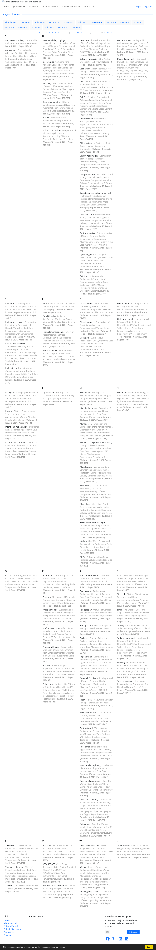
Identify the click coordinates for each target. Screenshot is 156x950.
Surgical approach (125, 681)
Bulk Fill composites (52, 130)
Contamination (87, 214)
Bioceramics (48, 62)
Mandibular (85, 392)
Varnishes (47, 845)
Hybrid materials (125, 303)
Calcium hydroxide (88, 59)
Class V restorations (89, 155)
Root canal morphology (91, 765)
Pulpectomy (48, 684)
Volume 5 (22, 27)
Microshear (85, 504)
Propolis (46, 665)
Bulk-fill (46, 117)
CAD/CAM (84, 40)
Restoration (85, 728)
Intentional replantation (16, 426)
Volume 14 (39, 22)
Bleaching (47, 83)
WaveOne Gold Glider (90, 845)
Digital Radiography (126, 59)
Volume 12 (68, 22)
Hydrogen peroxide (126, 319)
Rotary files (85, 824)
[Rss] (127, 939)
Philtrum (47, 597)
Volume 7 (138, 22)
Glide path (84, 337)
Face (45, 303)
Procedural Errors (51, 647)
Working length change (90, 891)
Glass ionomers (87, 322)
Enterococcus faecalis (15, 343)
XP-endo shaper (124, 845)
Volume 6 (9, 27)
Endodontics (11, 303)
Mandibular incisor (88, 408)
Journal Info (18, 6)
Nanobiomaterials (125, 392)
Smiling (120, 625)
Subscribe (133, 932)
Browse (32, 6)
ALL (40, 33)
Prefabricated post (51, 628)
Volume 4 (36, 27)
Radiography (86, 591)
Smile (119, 609)
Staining (121, 662)
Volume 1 (75, 27)
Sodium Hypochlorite (127, 638)
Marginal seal (86, 424)
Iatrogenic (10, 392)
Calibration (85, 68)
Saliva (119, 575)
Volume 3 (49, 27)
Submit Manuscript (71, 6)
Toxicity (8, 885)
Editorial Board (11, 926)
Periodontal (48, 575)
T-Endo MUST (11, 845)
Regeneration (86, 656)
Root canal (85, 746)
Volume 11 (83, 22)
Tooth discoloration (14, 867)
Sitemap (7, 935)
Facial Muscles (49, 316)
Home (6, 6)
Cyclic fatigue (86, 254)
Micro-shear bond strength (92, 522)
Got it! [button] (149, 947)
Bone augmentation (52, 102)
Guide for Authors (50, 6)
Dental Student (124, 40)
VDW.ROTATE (49, 864)
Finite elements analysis (53, 332)
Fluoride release (50, 350)
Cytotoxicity (85, 276)
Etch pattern (11, 368)
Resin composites (88, 712)
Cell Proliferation (87, 97)
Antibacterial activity (14, 40)
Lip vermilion (48, 392)
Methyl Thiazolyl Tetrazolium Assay (96, 442)
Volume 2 (62, 27)
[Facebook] (108, 939)
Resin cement (86, 699)
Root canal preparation (90, 781)
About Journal (10, 923)
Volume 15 (25, 22)
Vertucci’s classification (53, 885)
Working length (87, 867)
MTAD (82, 557)
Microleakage (86, 467)
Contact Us (89, 6)
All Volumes (10, 22)
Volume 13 (54, 22)
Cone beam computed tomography (96, 193)
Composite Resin (87, 174)
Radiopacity (85, 625)
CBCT (82, 81)
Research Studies (88, 678)
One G (8, 575)
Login (138, 6)
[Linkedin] (120, 939)
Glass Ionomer (86, 303)
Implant (8, 411)
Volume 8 (124, 22)
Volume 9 (111, 22)
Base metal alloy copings (54, 40)
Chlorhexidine (86, 118)
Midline (83, 541)
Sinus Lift (121, 594)
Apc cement (10, 50)
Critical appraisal (87, 233)
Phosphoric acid (50, 609)
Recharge (84, 638)
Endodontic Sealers (14, 322)
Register (148, 6)
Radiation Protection (89, 575)
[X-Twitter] (114, 939)
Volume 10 (97, 22)
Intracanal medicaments (16, 442)
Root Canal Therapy (89, 799)
